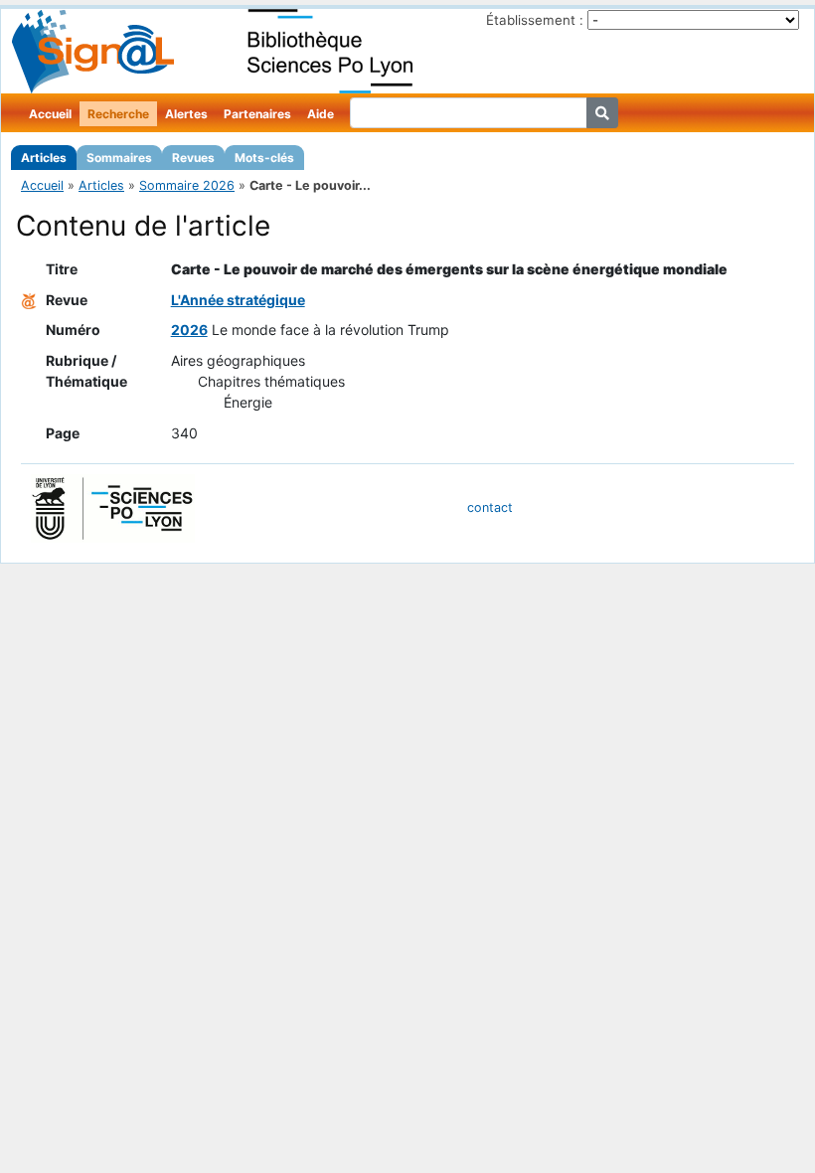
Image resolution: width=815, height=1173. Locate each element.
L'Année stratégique (238, 299)
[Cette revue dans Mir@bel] (29, 299)
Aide (320, 113)
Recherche (118, 113)
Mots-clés (264, 157)
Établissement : (534, 20)
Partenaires (257, 113)
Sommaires (119, 157)
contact (490, 507)
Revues (193, 157)
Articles (44, 157)
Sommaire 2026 (187, 185)
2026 (189, 329)
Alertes (186, 113)
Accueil (50, 113)
